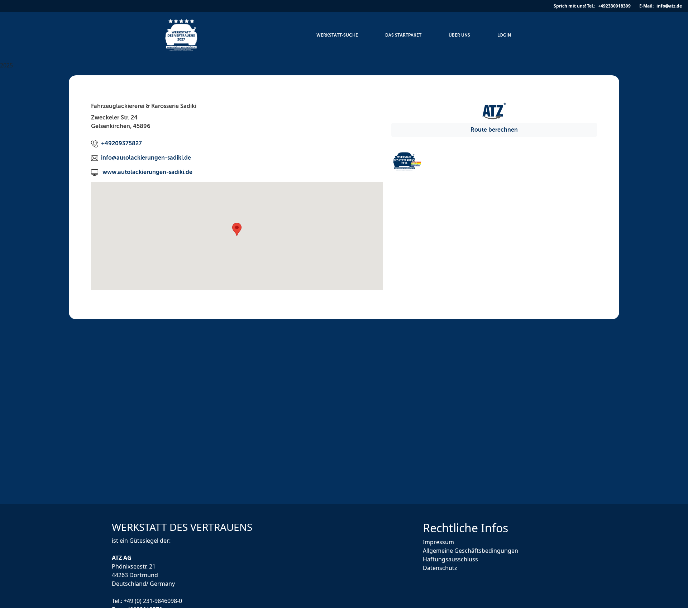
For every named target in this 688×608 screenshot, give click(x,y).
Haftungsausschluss (450, 559)
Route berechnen (494, 129)
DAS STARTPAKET (403, 35)
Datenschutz (440, 568)
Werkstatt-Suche (337, 35)
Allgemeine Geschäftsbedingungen (470, 551)
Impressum (438, 542)
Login (504, 35)
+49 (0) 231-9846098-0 (153, 600)
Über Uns (459, 35)
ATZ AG (122, 557)
